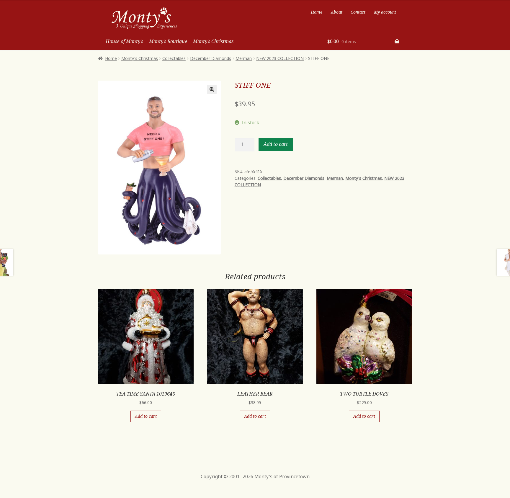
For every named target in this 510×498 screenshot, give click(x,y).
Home (316, 12)
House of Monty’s (124, 41)
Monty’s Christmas (213, 41)
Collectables (174, 58)
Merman (244, 58)
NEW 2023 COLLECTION (280, 58)
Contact (358, 12)
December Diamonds (210, 58)
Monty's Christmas (139, 58)
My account (385, 12)
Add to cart (276, 144)
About (336, 12)
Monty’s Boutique (168, 41)
